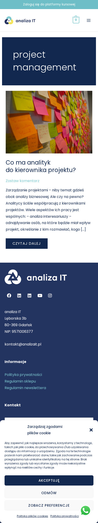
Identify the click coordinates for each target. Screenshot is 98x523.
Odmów (49, 493)
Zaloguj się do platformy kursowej (49, 4)
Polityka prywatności (64, 516)
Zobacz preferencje (49, 505)
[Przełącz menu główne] (88, 20)
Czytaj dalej (28, 242)
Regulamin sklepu (20, 381)
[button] (91, 430)
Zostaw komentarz (22, 180)
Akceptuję (49, 480)
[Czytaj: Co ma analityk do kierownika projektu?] (49, 121)
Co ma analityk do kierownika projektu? (41, 166)
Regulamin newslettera (25, 387)
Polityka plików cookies (32, 516)
